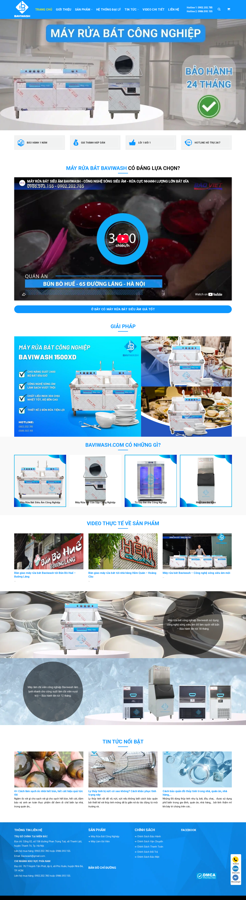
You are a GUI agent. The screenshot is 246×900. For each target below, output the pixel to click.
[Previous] (10, 551)
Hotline (236, 864)
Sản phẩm (82, 9)
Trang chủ (43, 9)
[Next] (236, 551)
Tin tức (131, 9)
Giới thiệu (63, 9)
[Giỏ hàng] (229, 9)
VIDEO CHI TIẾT (154, 9)
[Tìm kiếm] (219, 9)
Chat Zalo (236, 873)
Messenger (235, 882)
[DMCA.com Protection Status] (206, 875)
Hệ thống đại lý (108, 9)
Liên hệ (173, 9)
